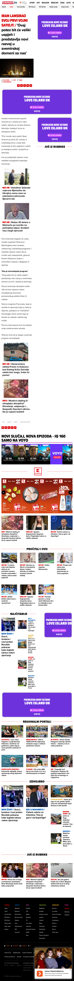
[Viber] (27, 85)
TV (26, 920)
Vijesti (4, 7)
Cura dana (54, 911)
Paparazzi (28, 917)
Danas (7, 905)
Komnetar (54, 917)
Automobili (42, 938)
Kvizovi (54, 929)
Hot (38, 2)
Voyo (27, 935)
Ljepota (41, 917)
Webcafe (54, 2)
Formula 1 (17, 932)
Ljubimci (41, 920)
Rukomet (17, 911)
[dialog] (53, 963)
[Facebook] (18, 85)
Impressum (8, 953)
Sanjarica (67, 915)
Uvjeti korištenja (27, 953)
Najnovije (67, 912)
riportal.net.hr (27, 968)
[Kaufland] (37, 471)
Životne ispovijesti (44, 935)
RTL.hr (6, 965)
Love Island (29, 923)
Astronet (54, 908)
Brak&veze (42, 908)
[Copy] (30, 85)
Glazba (27, 914)
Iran (3, 422)
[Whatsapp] (24, 85)
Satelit (15, 422)
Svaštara (54, 926)
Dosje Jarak (65, 7)
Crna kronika (21, 7)
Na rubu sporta (18, 917)
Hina (20, 80)
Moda (40, 923)
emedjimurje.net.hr (28, 965)
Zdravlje (41, 932)
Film (27, 911)
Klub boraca (18, 914)
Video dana (55, 932)
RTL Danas (32, 7)
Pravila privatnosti (10, 957)
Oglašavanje (16, 953)
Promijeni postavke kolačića (31, 957)
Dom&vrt (41, 911)
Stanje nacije (54, 7)
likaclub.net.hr (27, 970)
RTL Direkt (42, 7)
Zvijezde (28, 908)
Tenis (16, 923)
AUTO (68, 3)
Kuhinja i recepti (43, 914)
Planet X (54, 923)
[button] (3, 446)
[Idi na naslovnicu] (23, 4)
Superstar (28, 926)
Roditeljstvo (42, 929)
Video (67, 908)
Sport (32, 2)
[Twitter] (21, 85)
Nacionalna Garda (25, 422)
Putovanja (41, 926)
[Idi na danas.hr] (9, 2)
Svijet (11, 7)
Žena (62, 2)
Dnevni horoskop (56, 914)
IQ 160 (27, 932)
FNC (16, 929)
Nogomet (17, 908)
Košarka (17, 920)
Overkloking (55, 920)
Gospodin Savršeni (31, 929)
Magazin (45, 2)
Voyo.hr (19, 965)
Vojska (9, 422)
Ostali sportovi (18, 926)
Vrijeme (6, 929)
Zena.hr (12, 965)
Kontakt (19, 957)
